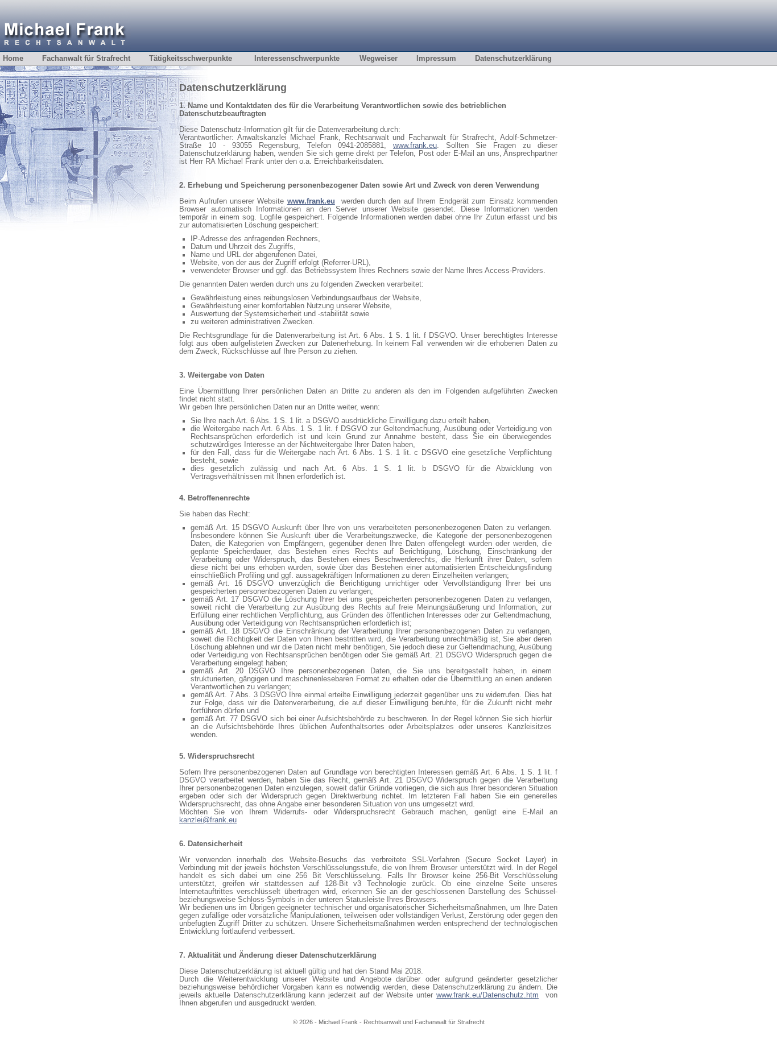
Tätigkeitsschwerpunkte (190, 59)
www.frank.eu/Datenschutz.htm (487, 995)
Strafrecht (198, 1033)
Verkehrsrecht (303, 1033)
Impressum (444, 59)
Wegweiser (386, 59)
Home (21, 59)
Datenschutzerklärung (521, 59)
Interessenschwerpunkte (297, 59)
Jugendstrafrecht (247, 1033)
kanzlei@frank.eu (208, 820)
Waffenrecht (440, 1033)
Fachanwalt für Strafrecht (94, 59)
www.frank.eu (415, 146)
